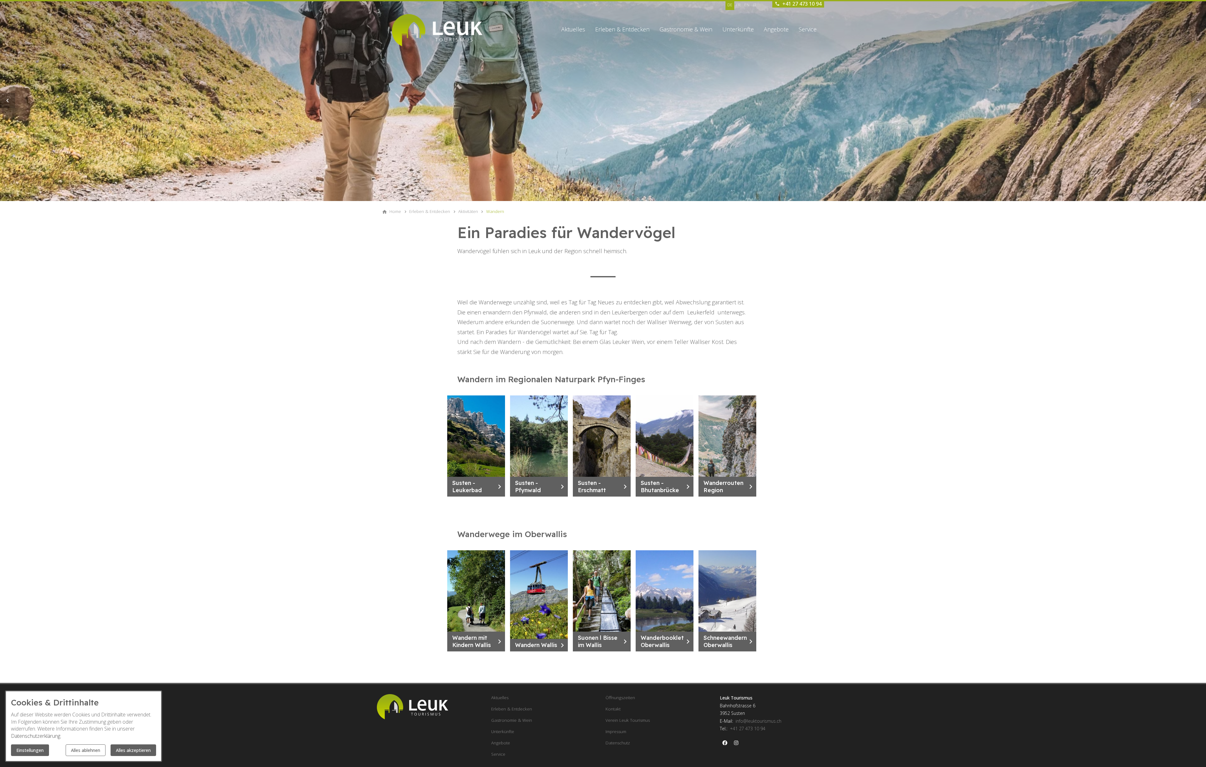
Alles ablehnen (85, 750)
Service (808, 29)
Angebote (776, 29)
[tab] (598, 188)
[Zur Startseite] (437, 30)
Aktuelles (573, 29)
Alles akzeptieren (133, 750)
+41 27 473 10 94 (747, 729)
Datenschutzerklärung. (36, 735)
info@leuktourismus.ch (758, 721)
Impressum (616, 731)
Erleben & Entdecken (622, 29)
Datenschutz (618, 743)
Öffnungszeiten (620, 697)
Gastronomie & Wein (686, 29)
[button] (7, 100)
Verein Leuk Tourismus (628, 720)
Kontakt (613, 709)
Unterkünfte (738, 29)
